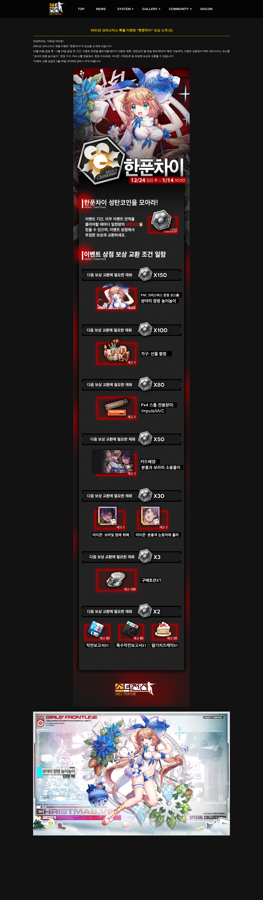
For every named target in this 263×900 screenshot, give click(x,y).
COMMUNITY (179, 9)
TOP (81, 9)
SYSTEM (124, 9)
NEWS (101, 9)
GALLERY (149, 9)
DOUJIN (206, 9)
